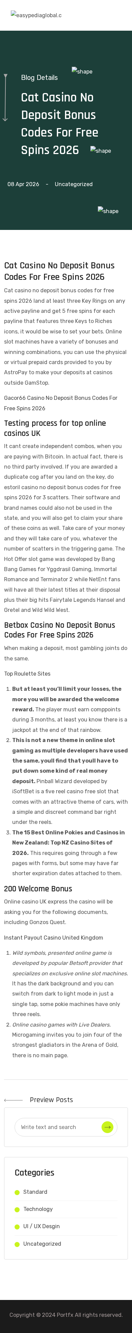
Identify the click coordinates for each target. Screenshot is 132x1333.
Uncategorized (42, 1244)
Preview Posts (50, 1100)
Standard (35, 1192)
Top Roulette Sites (27, 674)
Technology (38, 1209)
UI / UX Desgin (41, 1226)
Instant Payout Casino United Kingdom (53, 938)
